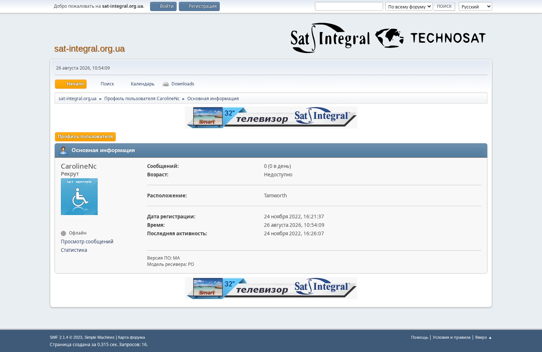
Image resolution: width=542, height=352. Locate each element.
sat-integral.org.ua (89, 48)
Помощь (419, 337)
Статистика (74, 250)
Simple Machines (99, 337)
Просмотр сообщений (87, 241)
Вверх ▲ (483, 337)
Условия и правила (451, 337)
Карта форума (131, 337)
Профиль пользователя (85, 136)
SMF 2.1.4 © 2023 (66, 337)
